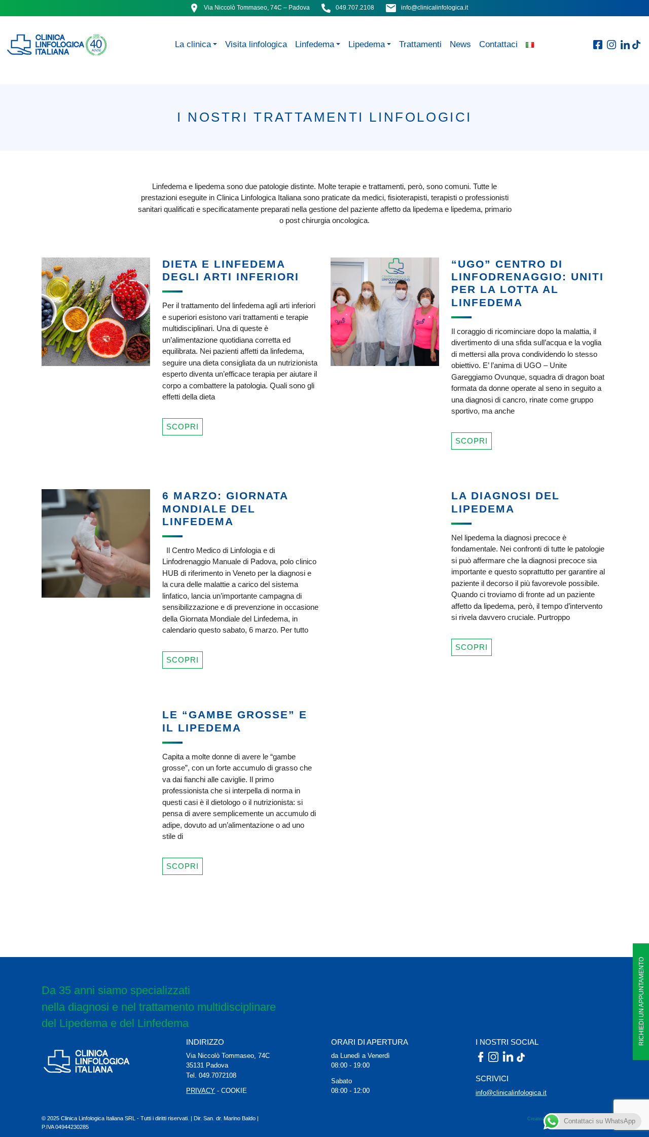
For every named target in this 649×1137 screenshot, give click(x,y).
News (460, 44)
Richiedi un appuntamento (641, 1002)
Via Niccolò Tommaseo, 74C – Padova (257, 7)
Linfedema (314, 44)
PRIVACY (200, 1090)
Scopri (182, 426)
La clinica (193, 44)
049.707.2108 (355, 7)
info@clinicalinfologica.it (434, 7)
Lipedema (366, 44)
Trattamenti (420, 44)
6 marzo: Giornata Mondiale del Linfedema (225, 508)
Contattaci (498, 44)
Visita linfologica (256, 44)
